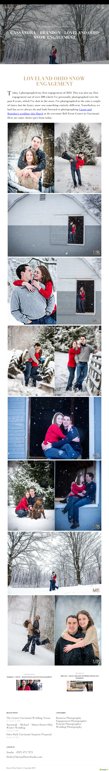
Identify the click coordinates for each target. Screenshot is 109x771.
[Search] (98, 7)
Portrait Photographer (68, 724)
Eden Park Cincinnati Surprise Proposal (29, 734)
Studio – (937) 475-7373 (19, 752)
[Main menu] (103, 7)
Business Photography (68, 718)
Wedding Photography (69, 727)
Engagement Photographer (54, 26)
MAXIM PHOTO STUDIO (12, 8)
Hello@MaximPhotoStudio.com (24, 757)
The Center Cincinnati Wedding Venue (28, 718)
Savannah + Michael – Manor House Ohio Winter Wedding (29, 726)
